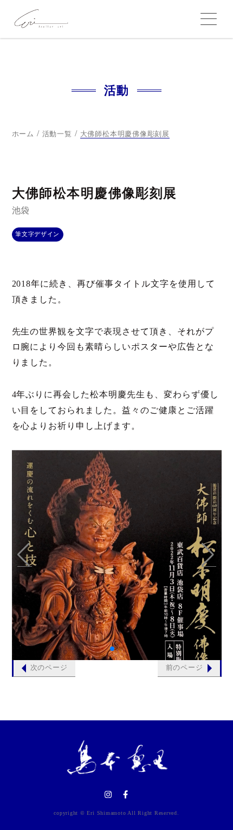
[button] (24, 555)
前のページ (184, 667)
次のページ (49, 667)
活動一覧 (57, 134)
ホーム (23, 134)
